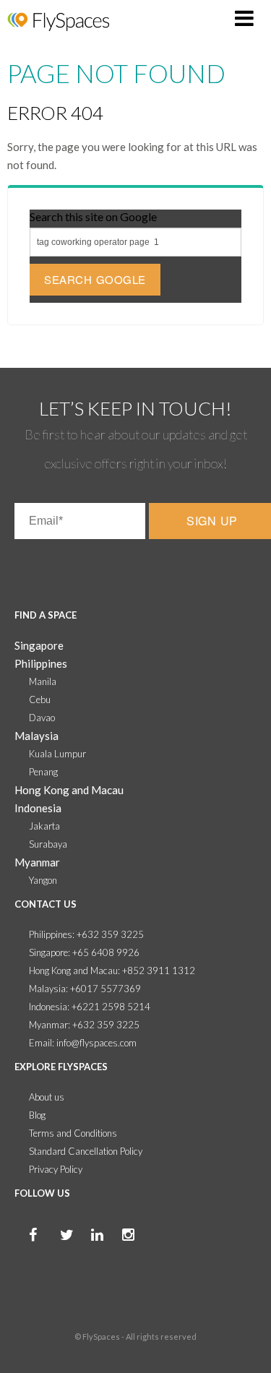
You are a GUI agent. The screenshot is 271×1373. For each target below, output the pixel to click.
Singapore (39, 645)
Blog (37, 1115)
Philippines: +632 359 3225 (86, 934)
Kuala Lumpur (57, 753)
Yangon (43, 880)
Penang (43, 772)
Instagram (115, 1250)
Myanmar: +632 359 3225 (84, 1024)
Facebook (21, 1250)
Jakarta (44, 826)
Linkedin (84, 1250)
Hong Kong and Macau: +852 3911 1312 (112, 970)
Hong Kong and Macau (69, 789)
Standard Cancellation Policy (85, 1151)
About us (46, 1097)
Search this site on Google (93, 216)
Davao (42, 717)
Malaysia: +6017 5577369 (85, 988)
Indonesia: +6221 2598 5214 (89, 1006)
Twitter (53, 1250)
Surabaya (48, 844)
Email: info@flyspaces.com (83, 1043)
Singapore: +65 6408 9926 (84, 952)
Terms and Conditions (73, 1133)
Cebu (40, 699)
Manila (42, 681)
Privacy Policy (55, 1169)
